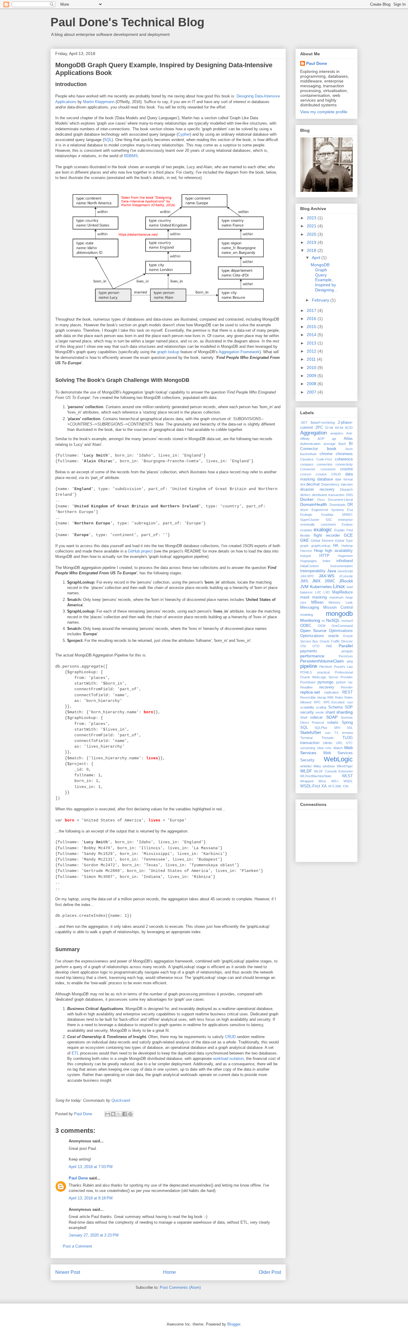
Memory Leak (341, 602)
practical (323, 672)
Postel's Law (343, 666)
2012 (312, 351)
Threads (327, 738)
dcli (302, 484)
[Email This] (108, 1114)
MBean (317, 602)
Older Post (270, 1272)
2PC (319, 428)
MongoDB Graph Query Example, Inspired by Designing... (324, 277)
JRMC (329, 581)
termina (347, 732)
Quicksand (120, 1100)
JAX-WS (326, 575)
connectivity (344, 464)
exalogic (323, 529)
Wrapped (306, 781)
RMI (330, 697)
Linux (339, 586)
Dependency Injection (337, 484)
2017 (312, 310)
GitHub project (140, 551)
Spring (347, 722)
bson (349, 449)
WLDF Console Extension (333, 771)
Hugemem (345, 556)
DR (350, 505)
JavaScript (345, 571)
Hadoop (347, 545)
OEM (321, 626)
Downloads (337, 504)
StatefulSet (310, 732)
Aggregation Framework (239, 352)
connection (324, 464)
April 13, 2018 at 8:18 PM (91, 1198)
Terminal (306, 738)
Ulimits (327, 743)
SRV (337, 727)
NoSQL (333, 620)
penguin (347, 651)
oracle (333, 636)
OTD (316, 646)
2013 (312, 343)
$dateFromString (323, 422)
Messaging (309, 607)
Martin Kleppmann (98, 102)
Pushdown (307, 682)
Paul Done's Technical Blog (127, 22)
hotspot (305, 556)
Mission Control (338, 607)
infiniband (344, 561)
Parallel (346, 645)
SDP (349, 707)
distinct (305, 495)
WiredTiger (345, 766)
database (325, 479)
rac (350, 682)
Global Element (322, 540)
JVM (304, 586)
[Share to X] (119, 1114)
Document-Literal (340, 499)
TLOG (347, 738)
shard (330, 712)
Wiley (317, 766)
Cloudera (306, 459)
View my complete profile (323, 111)
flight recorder (327, 535)
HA (335, 546)
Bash (342, 444)
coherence (344, 459)
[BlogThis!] (113, 1114)
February (321, 300)
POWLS (306, 672)
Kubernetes (321, 586)
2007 (312, 392)
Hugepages (308, 561)
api (334, 438)
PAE (329, 646)
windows (329, 766)
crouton (321, 474)
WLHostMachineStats (316, 776)
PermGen (346, 656)
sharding (344, 712)
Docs (321, 499)
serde (319, 712)
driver (304, 510)
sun (327, 732)
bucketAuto (308, 454)
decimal (313, 484)
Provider (346, 677)
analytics (336, 433)
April (316, 257)
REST (347, 692)
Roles (339, 697)
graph (304, 545)
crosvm (305, 474)
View (320, 748)
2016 (312, 318)
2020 (312, 234)
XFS (331, 786)
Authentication (310, 444)
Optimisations (341, 631)
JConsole (346, 576)
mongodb (339, 613)
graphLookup (320, 545)
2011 (312, 359)
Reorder (347, 687)
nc (323, 620)
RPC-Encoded (333, 702)
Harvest (306, 551)
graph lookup (168, 352)
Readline (306, 687)
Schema (335, 707)
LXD (326, 592)
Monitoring (310, 620)
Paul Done (78, 1178)
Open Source (313, 630)
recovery (326, 687)
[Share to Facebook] (125, 1114)
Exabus (347, 524)
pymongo (325, 682)
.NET (304, 422)
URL (339, 743)
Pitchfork (325, 666)
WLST (347, 776)
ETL (75, 1053)
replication (331, 692)
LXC (318, 592)
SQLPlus (321, 727)
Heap (318, 551)
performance (312, 656)
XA (324, 786)
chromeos (344, 454)
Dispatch (346, 489)
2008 (312, 383)
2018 (312, 250)
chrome (326, 454)
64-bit (339, 427)
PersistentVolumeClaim (322, 661)
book (331, 448)
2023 (312, 217)
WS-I (334, 781)
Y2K (346, 786)
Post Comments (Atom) (180, 1287)
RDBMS (131, 156)
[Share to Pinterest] (130, 1114)
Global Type (344, 540)
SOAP (332, 717)
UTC (349, 743)
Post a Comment (77, 1246)
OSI (303, 646)
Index (327, 561)
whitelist (306, 766)
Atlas (348, 439)
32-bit (329, 427)
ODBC (305, 626)
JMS (304, 581)
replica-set (310, 692)
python (341, 682)
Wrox (322, 781)
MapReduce (342, 592)
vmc (328, 748)
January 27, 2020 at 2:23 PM (94, 1235)
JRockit (346, 581)
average (329, 444)
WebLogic (338, 759)
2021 (312, 226)
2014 (312, 334)
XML (338, 786)
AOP (320, 438)
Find (349, 530)
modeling (306, 614)
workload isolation (228, 1058)
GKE (304, 540)
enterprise (345, 519)
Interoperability (313, 571)
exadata (306, 530)
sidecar (316, 717)
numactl (347, 620)
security (307, 712)
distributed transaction (328, 495)
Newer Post (67, 1272)
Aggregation (313, 433)
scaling (321, 707)
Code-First (324, 459)
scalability (307, 707)
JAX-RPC (307, 576)
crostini (346, 469)
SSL (350, 727)
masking (319, 597)
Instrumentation (341, 566)
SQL (108, 139)
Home (169, 1272)
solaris (332, 722)
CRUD (230, 1036)
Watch (338, 748)
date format (344, 479)
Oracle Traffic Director (336, 641)
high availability (339, 551)
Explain (339, 530)
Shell (303, 717)
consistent (327, 469)
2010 (312, 367)
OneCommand (342, 626)
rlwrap (321, 697)
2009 (312, 375)
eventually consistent (318, 524)
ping (350, 661)
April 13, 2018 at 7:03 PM (91, 1166)
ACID (349, 427)
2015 (312, 326)
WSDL (348, 781)
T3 (336, 732)
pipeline (308, 666)
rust (350, 702)
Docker (307, 499)
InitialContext (309, 566)
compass (307, 464)
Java (331, 570)
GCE (348, 535)
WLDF (306, 771)
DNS (349, 495)
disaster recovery (317, 489)
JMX (316, 581)
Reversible (308, 697)
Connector (307, 469)
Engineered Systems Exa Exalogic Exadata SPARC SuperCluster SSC (326, 514)
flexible (305, 535)
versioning (307, 748)
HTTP (324, 556)
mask (305, 597)
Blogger (233, 1324)
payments (308, 651)
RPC (317, 702)
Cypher (184, 134)
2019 (312, 242)
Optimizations (312, 636)
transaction (309, 743)
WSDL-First (310, 786)
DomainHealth (313, 504)
